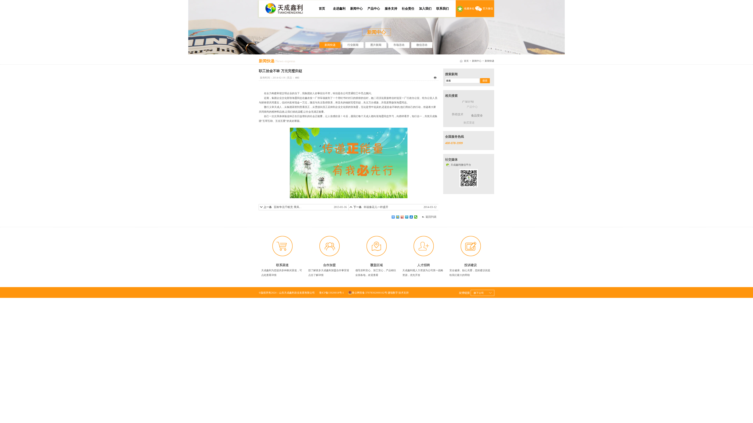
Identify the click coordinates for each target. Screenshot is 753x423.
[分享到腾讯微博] (406, 217)
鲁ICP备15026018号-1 (331, 292)
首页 (322, 8)
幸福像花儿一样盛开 (376, 207)
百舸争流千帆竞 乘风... (288, 207)
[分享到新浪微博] (402, 217)
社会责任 (408, 8)
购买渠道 (469, 122)
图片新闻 (375, 44)
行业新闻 (352, 44)
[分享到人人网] (411, 217)
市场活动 (398, 44)
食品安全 (477, 115)
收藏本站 (469, 8)
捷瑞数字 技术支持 (398, 292)
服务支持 (391, 8)
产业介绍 (468, 101)
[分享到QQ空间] (397, 217)
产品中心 (373, 8)
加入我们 (425, 8)
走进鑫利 (339, 8)
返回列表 (429, 216)
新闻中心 (356, 8)
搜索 (484, 80)
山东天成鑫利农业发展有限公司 (284, 8)
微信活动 (421, 44)
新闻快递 (330, 44)
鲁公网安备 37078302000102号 (369, 292)
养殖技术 (457, 114)
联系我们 (442, 8)
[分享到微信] (415, 217)
